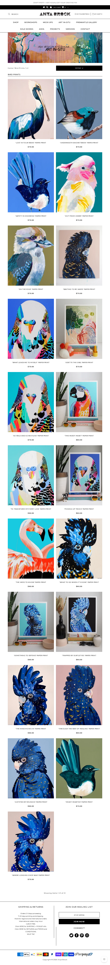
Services (70, 29)
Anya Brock (62, 960)
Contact (85, 29)
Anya (41, 29)
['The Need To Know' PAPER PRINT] (31, 549)
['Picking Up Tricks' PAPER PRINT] (79, 475)
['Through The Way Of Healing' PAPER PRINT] (79, 695)
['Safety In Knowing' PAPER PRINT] (31, 182)
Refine (78, 68)
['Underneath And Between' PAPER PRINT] (79, 109)
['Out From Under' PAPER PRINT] (79, 182)
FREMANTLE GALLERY (86, 22)
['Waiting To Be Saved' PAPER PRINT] (79, 256)
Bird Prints (20, 68)
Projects (55, 29)
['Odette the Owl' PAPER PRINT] (79, 329)
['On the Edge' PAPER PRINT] (31, 256)
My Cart (98, 14)
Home (10, 68)
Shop (16, 22)
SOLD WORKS (26, 29)
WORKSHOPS (30, 22)
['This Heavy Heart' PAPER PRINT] (79, 402)
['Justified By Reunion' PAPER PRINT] (31, 768)
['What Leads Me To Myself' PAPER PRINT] (31, 329)
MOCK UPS (48, 22)
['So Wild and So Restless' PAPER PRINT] (31, 402)
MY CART (60, 7)
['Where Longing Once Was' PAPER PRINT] (31, 842)
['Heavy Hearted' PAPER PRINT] (79, 768)
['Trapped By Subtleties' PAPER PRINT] (79, 622)
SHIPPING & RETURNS (30, 907)
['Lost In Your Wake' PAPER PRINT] (31, 109)
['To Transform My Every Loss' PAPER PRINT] (31, 475)
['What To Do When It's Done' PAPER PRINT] (79, 549)
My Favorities (83, 14)
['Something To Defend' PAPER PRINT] (31, 622)
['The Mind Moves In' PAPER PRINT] (31, 695)
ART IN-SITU (64, 22)
